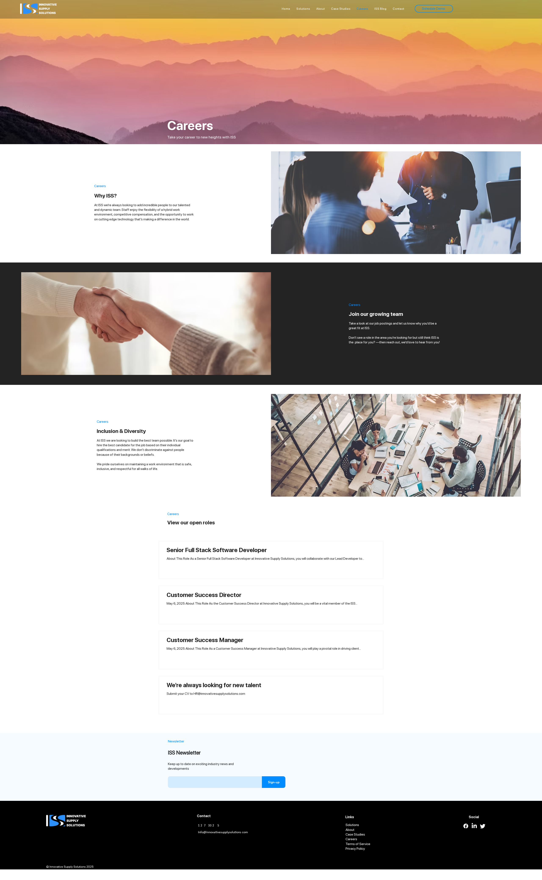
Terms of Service (358, 844)
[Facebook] (466, 826)
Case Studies (355, 834)
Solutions (352, 825)
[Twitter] (483, 826)
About (350, 830)
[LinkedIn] (474, 826)
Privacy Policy (355, 849)
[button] (398, 8)
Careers (351, 839)
